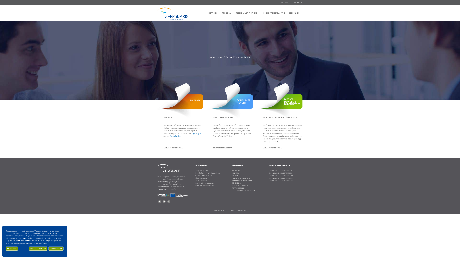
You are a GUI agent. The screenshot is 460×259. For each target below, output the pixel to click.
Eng (286, 2)
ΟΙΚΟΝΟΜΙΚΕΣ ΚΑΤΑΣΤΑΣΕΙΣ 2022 (281, 170)
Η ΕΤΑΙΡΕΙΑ (235, 173)
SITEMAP (231, 211)
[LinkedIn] (295, 3)
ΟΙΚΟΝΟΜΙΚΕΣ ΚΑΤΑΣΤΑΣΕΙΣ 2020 (281, 175)
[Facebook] (301, 3)
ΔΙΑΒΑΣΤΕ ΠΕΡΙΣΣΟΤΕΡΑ (173, 148)
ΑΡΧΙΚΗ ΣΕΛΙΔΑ (237, 170)
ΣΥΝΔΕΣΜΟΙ (241, 211)
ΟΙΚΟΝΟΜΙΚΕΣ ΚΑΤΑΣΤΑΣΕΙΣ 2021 (281, 173)
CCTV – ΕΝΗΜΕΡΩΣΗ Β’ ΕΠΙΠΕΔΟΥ (244, 190)
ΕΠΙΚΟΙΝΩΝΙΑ (236, 183)
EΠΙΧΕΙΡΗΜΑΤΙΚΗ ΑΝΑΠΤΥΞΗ (242, 180)
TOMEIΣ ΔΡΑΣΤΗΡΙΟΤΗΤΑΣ (241, 178)
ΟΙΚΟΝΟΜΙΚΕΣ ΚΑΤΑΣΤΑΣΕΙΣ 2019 (281, 178)
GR (282, 2)
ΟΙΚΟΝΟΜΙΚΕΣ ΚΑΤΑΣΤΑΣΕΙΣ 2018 (281, 180)
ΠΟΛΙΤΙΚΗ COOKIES (238, 188)
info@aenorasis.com (206, 183)
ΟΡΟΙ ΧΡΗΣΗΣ (219, 211)
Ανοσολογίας (175, 136)
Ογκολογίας (197, 133)
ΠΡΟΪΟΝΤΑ (235, 175)
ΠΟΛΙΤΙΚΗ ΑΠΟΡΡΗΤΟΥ (240, 185)
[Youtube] (298, 3)
